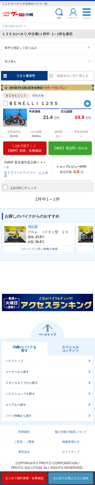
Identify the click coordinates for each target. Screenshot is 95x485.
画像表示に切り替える (72, 76)
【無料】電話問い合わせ (70, 148)
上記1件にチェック (23, 188)
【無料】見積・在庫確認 (24, 148)
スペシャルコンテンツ (70, 348)
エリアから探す (16, 404)
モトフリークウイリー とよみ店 (26, 174)
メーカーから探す (17, 372)
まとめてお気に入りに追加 (70, 478)
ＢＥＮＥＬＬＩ (16, 95)
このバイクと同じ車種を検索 (39, 249)
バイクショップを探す (20, 394)
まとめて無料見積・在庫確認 (24, 478)
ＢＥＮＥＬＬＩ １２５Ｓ (33, 103)
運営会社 (24, 452)
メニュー (87, 18)
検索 (59, 18)
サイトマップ (71, 452)
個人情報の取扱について (71, 432)
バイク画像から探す (19, 415)
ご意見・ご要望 (24, 442)
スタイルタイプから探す (22, 383)
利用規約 (24, 432)
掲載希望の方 (71, 442)
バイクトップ (14, 361)
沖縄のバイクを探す (25, 348)
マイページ (73, 18)
